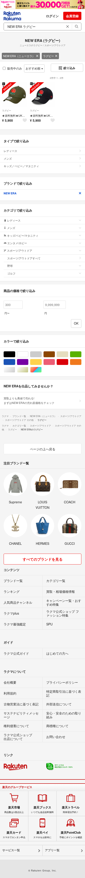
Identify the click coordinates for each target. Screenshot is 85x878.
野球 (10, 266)
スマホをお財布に (42, 835)
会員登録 (72, 16)
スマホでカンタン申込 (14, 835)
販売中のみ (14, 68)
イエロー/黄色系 (41, 362)
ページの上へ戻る (42, 449)
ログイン (52, 16)
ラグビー (48, 56)
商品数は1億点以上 (14, 809)
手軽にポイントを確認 (70, 835)
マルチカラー (41, 370)
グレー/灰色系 (41, 354)
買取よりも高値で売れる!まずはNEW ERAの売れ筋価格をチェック (29, 400)
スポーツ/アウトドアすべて (24, 258)
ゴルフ (11, 273)
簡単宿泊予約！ (71, 809)
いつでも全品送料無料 (42, 809)
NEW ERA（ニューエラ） (19, 56)
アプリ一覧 (52, 850)
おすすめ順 (33, 68)
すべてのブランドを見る (43, 559)
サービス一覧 (11, 850)
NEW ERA (10, 193)
